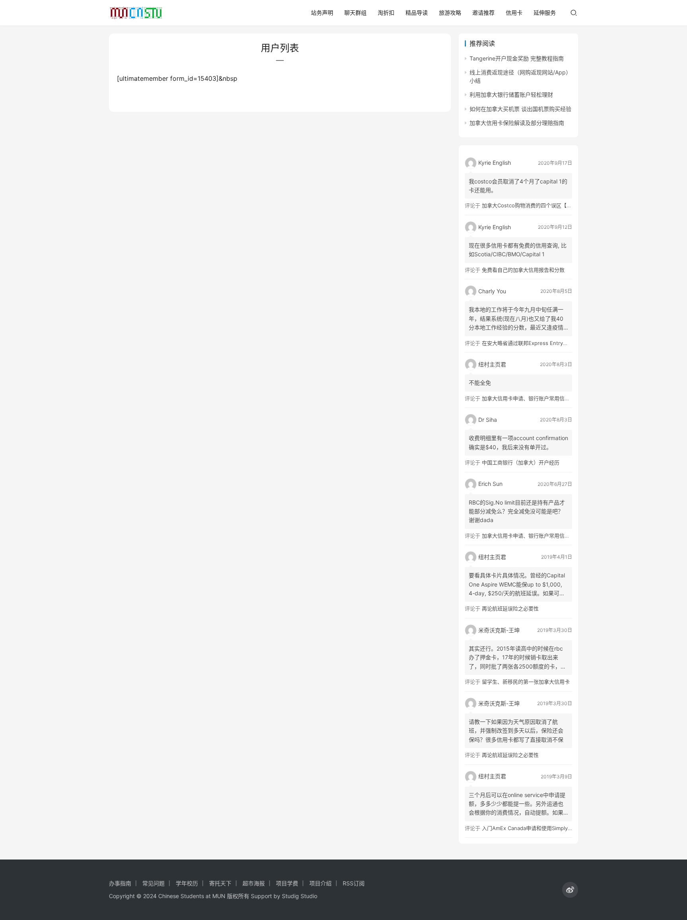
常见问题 (153, 883)
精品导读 (417, 12)
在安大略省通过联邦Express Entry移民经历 (533, 343)
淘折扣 (386, 12)
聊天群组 (355, 12)
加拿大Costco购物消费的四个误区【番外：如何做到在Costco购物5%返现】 (570, 205)
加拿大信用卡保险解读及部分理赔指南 (517, 122)
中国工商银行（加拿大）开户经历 (520, 462)
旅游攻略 (450, 12)
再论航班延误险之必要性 (510, 608)
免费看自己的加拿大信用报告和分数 (523, 270)
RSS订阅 (354, 883)
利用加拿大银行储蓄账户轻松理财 (511, 94)
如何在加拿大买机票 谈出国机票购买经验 (520, 108)
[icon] (570, 890)
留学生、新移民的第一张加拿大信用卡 (526, 681)
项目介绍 (320, 883)
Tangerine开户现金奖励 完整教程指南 (517, 58)
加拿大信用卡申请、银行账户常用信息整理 (531, 398)
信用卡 (514, 12)
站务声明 (322, 12)
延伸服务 (545, 12)
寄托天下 (220, 883)
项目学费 (287, 883)
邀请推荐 (483, 12)
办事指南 (120, 883)
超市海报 (254, 883)
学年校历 (187, 883)
